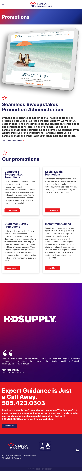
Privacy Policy (6, 458)
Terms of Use (18, 458)
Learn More (11, 210)
